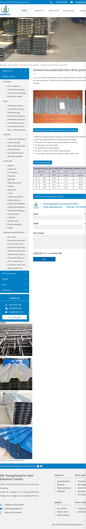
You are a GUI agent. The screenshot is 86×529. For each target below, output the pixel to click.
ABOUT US (39, 11)
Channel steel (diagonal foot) (16, 211)
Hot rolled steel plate (15, 156)
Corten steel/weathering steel (16, 139)
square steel (12, 190)
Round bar (11, 176)
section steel (7, 161)
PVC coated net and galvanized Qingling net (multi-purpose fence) (16, 261)
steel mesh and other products (29, 65)
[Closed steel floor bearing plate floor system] (16, 424)
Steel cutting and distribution (14, 86)
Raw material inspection (62, 508)
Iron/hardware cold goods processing (17, 90)
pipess (5, 101)
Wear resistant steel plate (16, 146)
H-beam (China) (13, 214)
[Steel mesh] (16, 355)
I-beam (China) (13, 221)
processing (7, 81)
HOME (24, 11)
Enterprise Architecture (61, 485)
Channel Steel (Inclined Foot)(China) (16, 207)
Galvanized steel (13, 149)
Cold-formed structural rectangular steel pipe (16, 109)
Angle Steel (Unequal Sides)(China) (15, 197)
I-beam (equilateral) (15, 224)
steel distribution (13, 65)
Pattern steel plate (14, 142)
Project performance (64, 488)
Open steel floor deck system (15, 244)
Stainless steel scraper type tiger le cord (17, 254)
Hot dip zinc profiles (15, 96)
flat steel (11, 186)
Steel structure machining (17, 93)
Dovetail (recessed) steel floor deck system (16, 241)
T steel (10, 193)
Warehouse (61, 491)
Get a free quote (14, 317)
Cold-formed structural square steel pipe (16, 126)
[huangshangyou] (5, 15)
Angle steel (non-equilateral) (14, 200)
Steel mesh (11, 237)
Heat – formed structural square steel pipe (16, 130)
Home (4, 65)
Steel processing (68, 11)
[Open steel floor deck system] (16, 390)
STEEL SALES (54, 11)
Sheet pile (11, 179)
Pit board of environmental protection (17, 251)
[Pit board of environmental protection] (16, 458)
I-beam (10, 228)
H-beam (11, 165)
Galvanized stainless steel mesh (17, 258)
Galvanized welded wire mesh (16, 265)
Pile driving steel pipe (15, 106)
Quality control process (62, 512)
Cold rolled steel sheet (15, 153)
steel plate (6, 134)
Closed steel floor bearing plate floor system (17, 247)
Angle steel (12, 169)
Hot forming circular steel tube (17, 120)
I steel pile (11, 217)
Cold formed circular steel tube (17, 116)
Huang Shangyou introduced (63, 481)
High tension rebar (14, 183)
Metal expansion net (15, 268)
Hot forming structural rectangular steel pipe (16, 123)
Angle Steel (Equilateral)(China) (16, 204)
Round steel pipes (14, 113)
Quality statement (63, 515)
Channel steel (12, 172)
